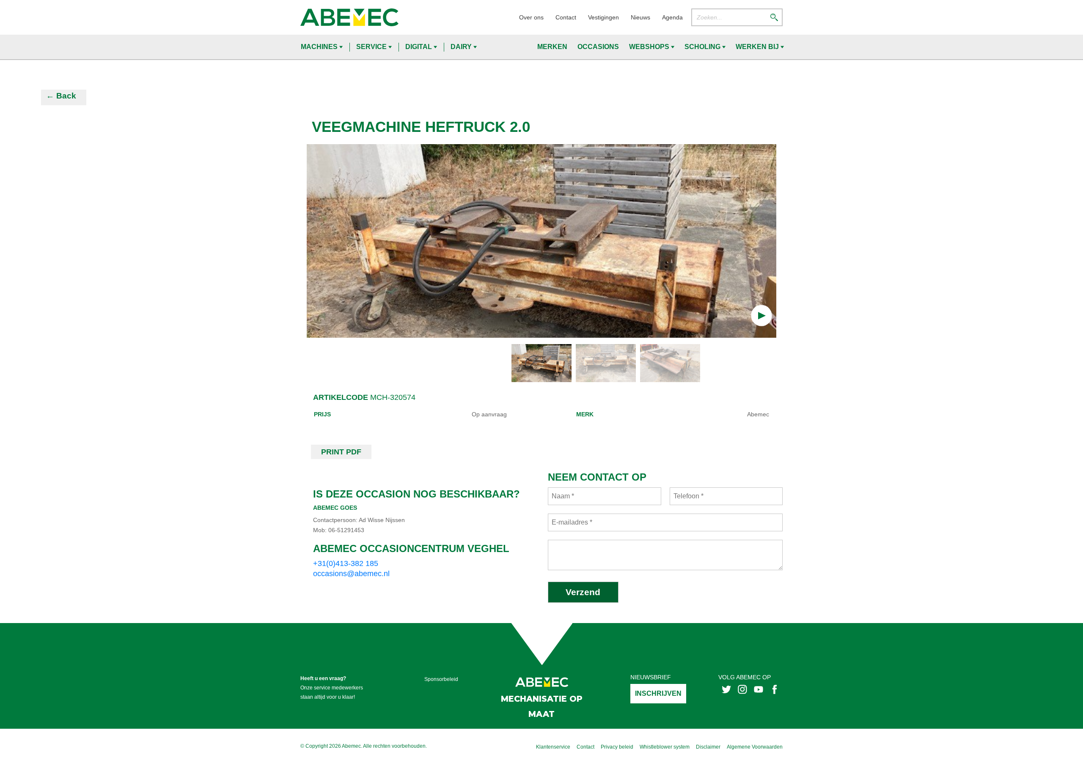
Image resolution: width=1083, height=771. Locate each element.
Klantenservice (553, 747)
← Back (61, 95)
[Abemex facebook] (774, 689)
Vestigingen (603, 17)
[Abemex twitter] (726, 689)
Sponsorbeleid (441, 679)
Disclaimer (708, 747)
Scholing (703, 46)
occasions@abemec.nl (351, 573)
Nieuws (640, 17)
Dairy (462, 46)
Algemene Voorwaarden (755, 747)
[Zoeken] (774, 17)
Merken (552, 46)
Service (372, 46)
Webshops (650, 46)
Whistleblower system (665, 747)
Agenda (672, 17)
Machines (320, 46)
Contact (565, 17)
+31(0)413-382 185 (345, 563)
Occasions (598, 46)
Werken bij (758, 46)
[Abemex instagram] (742, 689)
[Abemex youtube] (758, 689)
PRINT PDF (341, 452)
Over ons (531, 17)
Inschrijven (658, 693)
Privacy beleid (617, 747)
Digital (419, 46)
